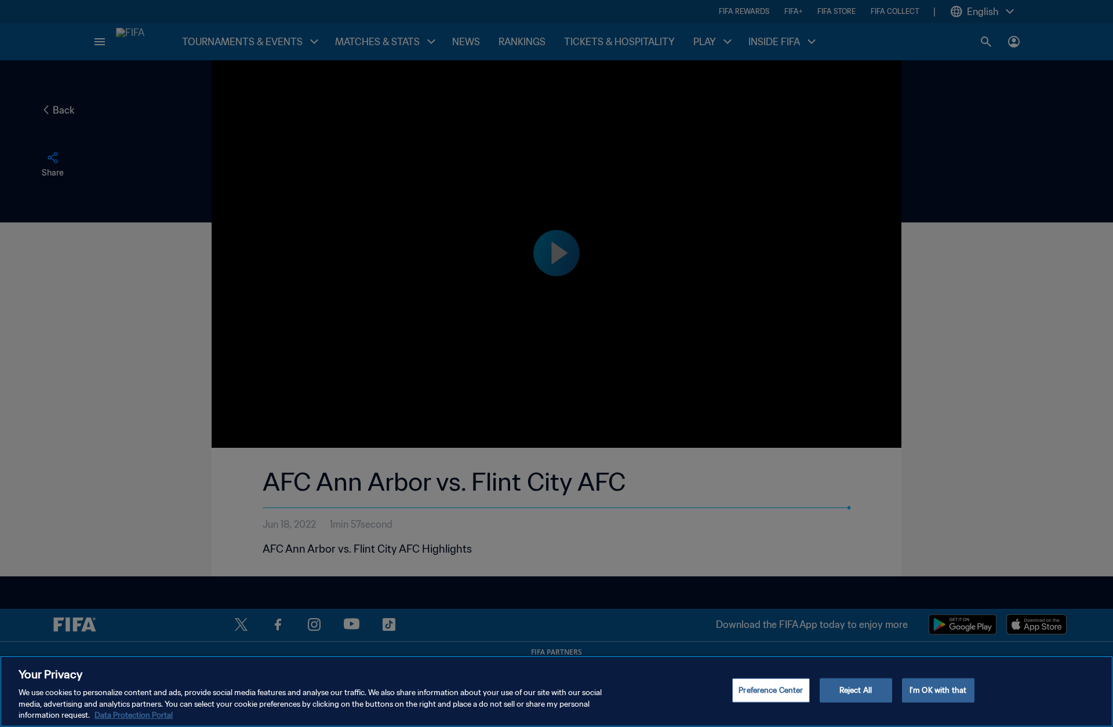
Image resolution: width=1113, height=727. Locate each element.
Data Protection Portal (133, 715)
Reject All (855, 690)
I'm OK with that (938, 690)
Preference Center (771, 690)
